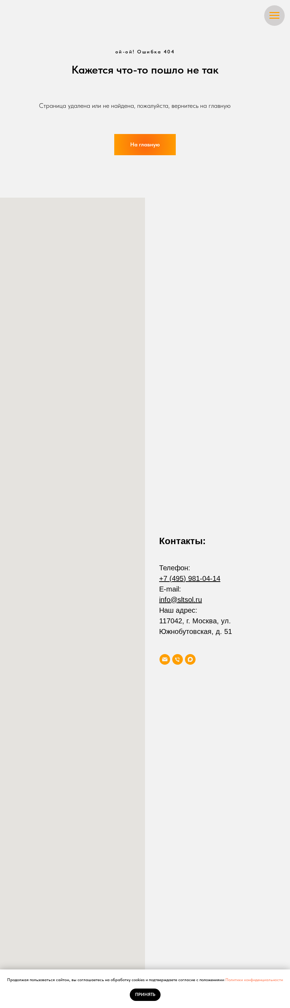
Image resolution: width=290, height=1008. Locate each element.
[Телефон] (177, 659)
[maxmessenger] (190, 659)
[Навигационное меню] (274, 15)
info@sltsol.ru (180, 600)
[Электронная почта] (165, 659)
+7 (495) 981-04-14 (189, 578)
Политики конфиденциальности (254, 979)
